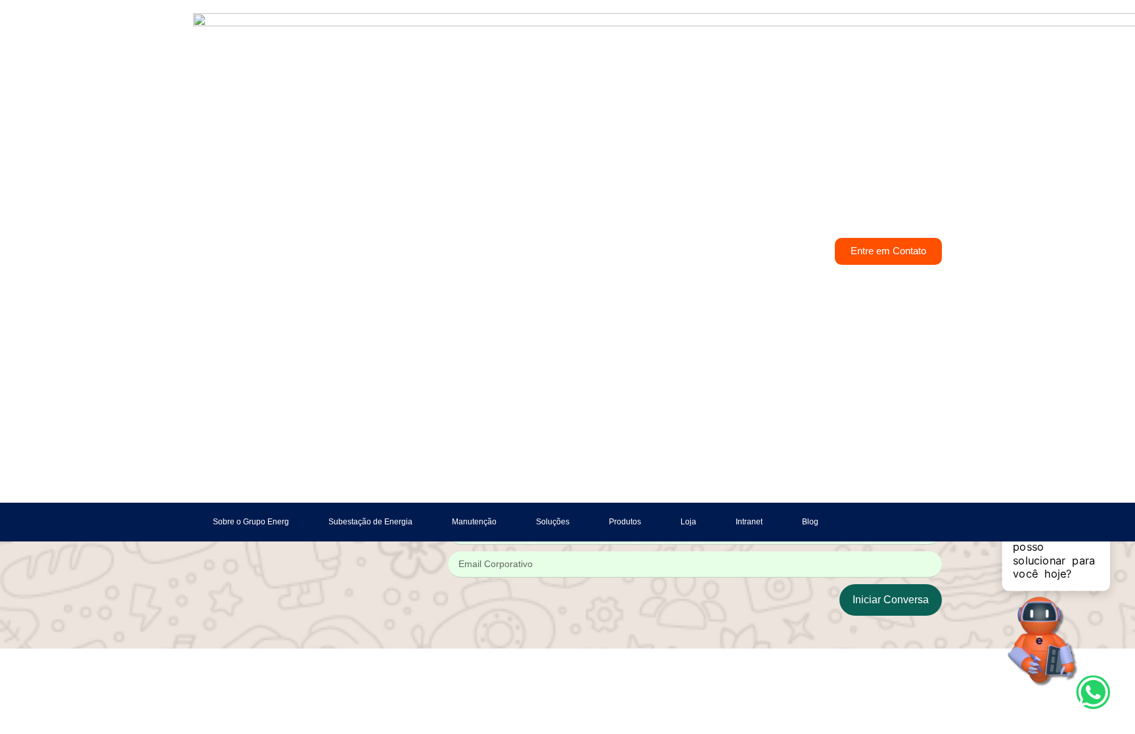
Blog (810, 521)
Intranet (749, 521)
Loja (688, 521)
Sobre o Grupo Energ (251, 521)
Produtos (625, 521)
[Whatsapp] (1093, 692)
